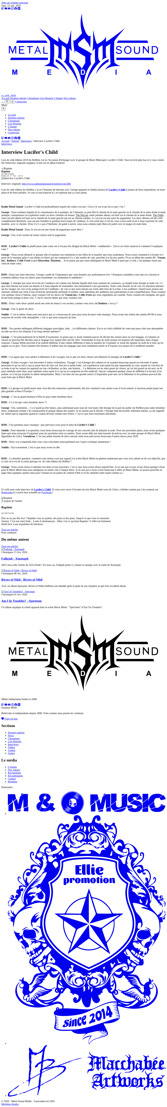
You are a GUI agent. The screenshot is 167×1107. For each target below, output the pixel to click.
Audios (11, 750)
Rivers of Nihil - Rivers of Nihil (21, 579)
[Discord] (9, 8)
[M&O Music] (87, 813)
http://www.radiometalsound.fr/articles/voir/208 (46, 183)
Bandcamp (7, 492)
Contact (12, 778)
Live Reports (46, 98)
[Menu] (2, 102)
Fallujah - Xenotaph (15, 558)
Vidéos (11, 747)
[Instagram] (12, 8)
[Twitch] (2, 8)
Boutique (12, 781)
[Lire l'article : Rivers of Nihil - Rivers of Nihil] (19, 570)
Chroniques (33, 98)
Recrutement (14, 772)
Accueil (5, 98)
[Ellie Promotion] (87, 1043)
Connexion (21, 101)
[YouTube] (6, 8)
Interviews (26, 141)
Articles (15, 141)
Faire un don (11, 718)
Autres (11, 753)
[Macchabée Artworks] (87, 1095)
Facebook (47, 492)
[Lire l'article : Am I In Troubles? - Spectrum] (18, 591)
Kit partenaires (15, 775)
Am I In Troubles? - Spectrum (21, 601)
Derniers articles (18, 98)
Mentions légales (10, 1104)
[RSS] (19, 8)
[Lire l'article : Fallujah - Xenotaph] (12, 549)
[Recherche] (7, 102)
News (11, 735)
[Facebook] (15, 8)
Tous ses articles (9, 529)
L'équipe (58, 98)
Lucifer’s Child (117, 189)
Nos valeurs (69, 98)
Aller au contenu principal (14, 2)
